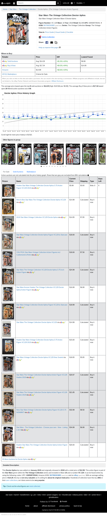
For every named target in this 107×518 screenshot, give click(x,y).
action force (96, 495)
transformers (24, 495)
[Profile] (14, 3)
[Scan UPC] (58, 3)
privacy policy (64, 506)
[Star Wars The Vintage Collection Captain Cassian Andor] (89, 154)
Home (5, 9)
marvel (16, 495)
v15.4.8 (66, 3)
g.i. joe (33, 495)
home (27, 506)
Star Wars (13, 9)
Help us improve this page (48, 47)
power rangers (52, 495)
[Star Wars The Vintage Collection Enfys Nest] (24, 154)
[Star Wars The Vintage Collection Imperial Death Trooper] (57, 154)
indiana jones (78, 495)
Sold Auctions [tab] (18, 172)
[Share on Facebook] (47, 42)
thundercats (66, 495)
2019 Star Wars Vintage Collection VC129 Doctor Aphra (37, 217)
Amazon (5, 70)
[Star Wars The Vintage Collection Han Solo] (8, 154)
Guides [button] (79, 3)
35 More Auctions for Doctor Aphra (14, 459)
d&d (85, 495)
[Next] (104, 154)
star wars (9, 495)
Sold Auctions (12, 61)
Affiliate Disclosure (57, 81)
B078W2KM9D (49, 25)
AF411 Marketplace (9, 74)
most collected (34, 486)
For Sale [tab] (6, 172)
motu (39, 495)
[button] (73, 3)
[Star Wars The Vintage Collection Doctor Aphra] (18, 29)
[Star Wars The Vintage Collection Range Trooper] (73, 154)
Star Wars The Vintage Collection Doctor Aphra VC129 (36, 322)
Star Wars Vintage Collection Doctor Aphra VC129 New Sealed (39, 357)
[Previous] (3, 154)
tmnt (44, 495)
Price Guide (49, 32)
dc (60, 495)
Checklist (69, 32)
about (36, 506)
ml (89, 495)
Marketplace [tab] (31, 172)
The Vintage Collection (27, 9)
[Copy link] (56, 42)
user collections (12, 480)
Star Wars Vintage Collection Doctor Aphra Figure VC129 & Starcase (41, 235)
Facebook (54, 501)
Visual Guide (60, 32)
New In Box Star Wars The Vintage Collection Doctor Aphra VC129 (41, 200)
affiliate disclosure (48, 506)
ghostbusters (53, 497)
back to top (78, 506)
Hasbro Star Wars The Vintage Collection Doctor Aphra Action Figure (41, 445)
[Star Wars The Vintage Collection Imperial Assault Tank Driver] (41, 154)
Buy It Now (11, 65)
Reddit (64, 501)
